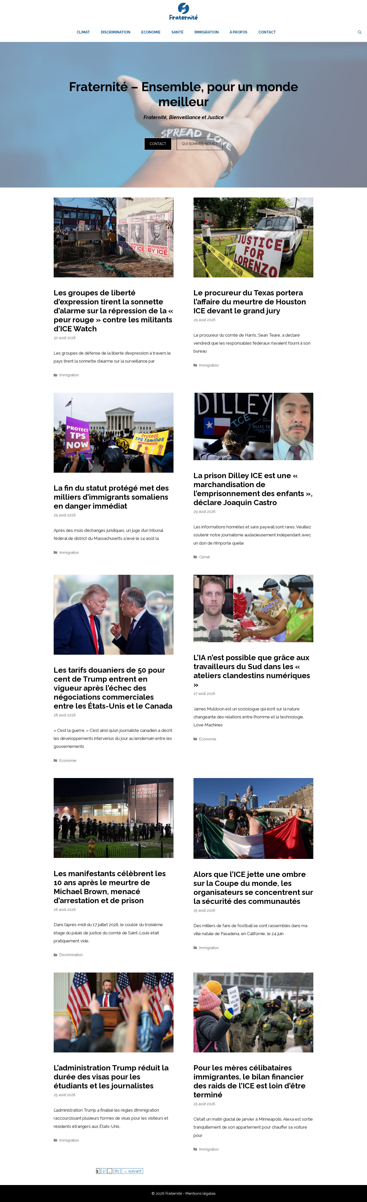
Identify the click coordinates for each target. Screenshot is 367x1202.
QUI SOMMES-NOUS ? (199, 144)
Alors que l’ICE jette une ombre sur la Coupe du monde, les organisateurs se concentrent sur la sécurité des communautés (253, 888)
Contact (267, 32)
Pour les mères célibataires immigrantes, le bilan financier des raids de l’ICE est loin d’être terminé (249, 1081)
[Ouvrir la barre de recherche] (360, 32)
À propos (238, 32)
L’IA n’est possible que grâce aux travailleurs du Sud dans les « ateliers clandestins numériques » (251, 671)
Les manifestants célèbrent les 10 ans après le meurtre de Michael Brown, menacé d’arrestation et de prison (110, 887)
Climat (83, 32)
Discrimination (115, 32)
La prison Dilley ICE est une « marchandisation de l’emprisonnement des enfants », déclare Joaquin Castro (253, 489)
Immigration (206, 32)
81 (117, 1171)
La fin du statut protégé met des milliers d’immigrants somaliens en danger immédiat (111, 497)
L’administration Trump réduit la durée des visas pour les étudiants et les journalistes (111, 1076)
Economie (151, 32)
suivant (132, 1171)
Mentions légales (200, 1193)
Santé (178, 32)
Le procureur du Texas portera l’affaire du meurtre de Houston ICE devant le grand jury (249, 301)
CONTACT (158, 144)
